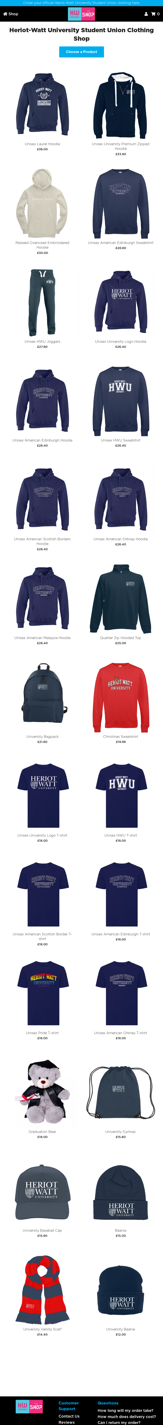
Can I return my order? (119, 1422)
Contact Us (69, 1416)
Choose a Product (81, 52)
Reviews (67, 1422)
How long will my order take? (125, 1410)
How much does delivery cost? (127, 1416)
